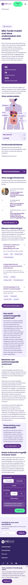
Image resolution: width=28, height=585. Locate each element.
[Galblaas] (11, 115)
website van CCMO (16, 412)
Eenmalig (9, 481)
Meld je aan (7, 581)
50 (21, 493)
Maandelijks (19, 481)
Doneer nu (19, 510)
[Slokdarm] (14, 105)
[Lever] (11, 112)
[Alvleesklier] (15, 116)
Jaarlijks (14, 485)
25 (14, 493)
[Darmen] (14, 121)
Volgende (21, 533)
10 (6, 493)
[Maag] (16, 113)
